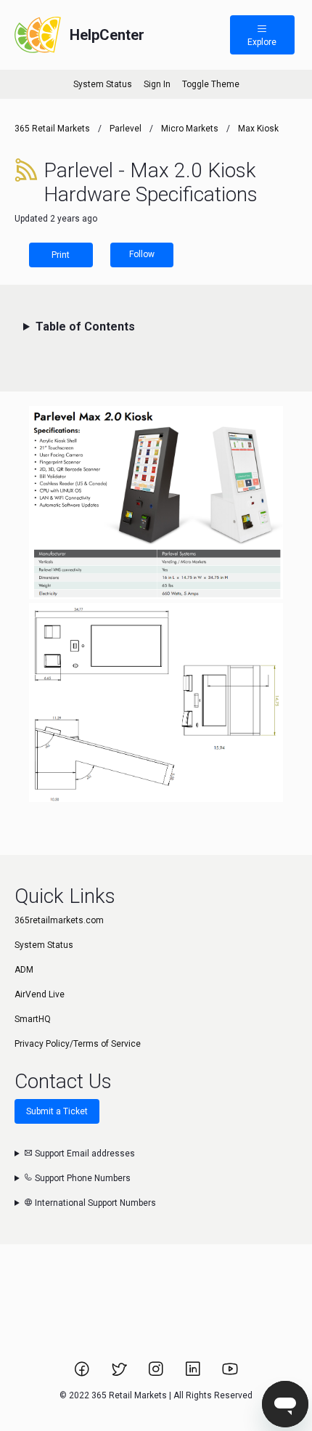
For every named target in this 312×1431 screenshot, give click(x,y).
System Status (102, 84)
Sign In (157, 84)
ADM (24, 970)
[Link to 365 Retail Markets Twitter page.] (120, 1374)
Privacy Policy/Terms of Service (78, 1044)
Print (61, 255)
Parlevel (125, 128)
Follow (142, 254)
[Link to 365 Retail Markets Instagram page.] (157, 1374)
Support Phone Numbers (82, 1178)
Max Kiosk (258, 128)
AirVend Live (40, 994)
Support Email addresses (84, 1153)
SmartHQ (33, 1019)
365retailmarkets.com (59, 920)
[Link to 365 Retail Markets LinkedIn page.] (194, 1374)
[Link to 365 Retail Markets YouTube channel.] (230, 1374)
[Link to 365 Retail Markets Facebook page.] (83, 1374)
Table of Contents (85, 326)
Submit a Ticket (57, 1111)
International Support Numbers (94, 1203)
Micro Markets (189, 128)
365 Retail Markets (52, 128)
